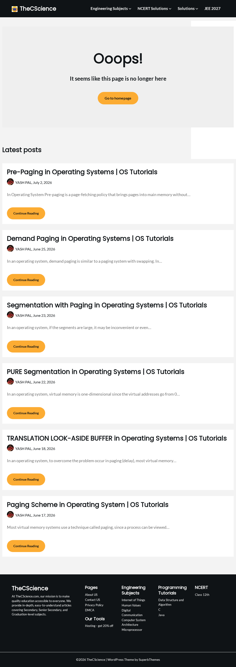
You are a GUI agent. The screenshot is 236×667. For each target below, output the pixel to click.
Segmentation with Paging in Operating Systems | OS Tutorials (107, 305)
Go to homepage (118, 98)
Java (161, 615)
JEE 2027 (212, 8)
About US (91, 594)
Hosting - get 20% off (99, 626)
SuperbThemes (149, 659)
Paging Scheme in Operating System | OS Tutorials (87, 504)
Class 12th (202, 594)
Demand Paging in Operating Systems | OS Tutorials (90, 238)
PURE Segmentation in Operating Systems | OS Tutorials (95, 371)
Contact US (92, 600)
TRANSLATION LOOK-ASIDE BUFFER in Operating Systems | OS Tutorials (117, 438)
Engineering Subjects (109, 8)
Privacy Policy (94, 605)
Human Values (131, 605)
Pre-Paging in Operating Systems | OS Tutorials (82, 171)
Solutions (186, 8)
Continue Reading (26, 213)
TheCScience (38, 8)
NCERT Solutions (153, 8)
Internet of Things (133, 600)
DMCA (89, 610)
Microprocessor (132, 630)
